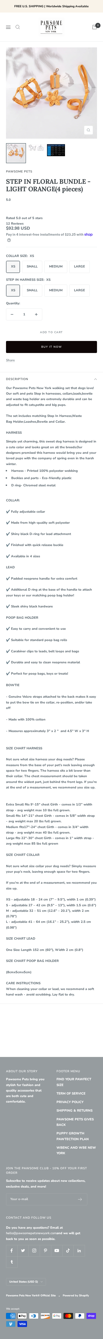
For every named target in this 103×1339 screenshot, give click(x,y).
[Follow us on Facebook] (11, 1250)
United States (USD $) (23, 1282)
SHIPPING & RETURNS (74, 1110)
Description (17, 379)
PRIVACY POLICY (70, 1102)
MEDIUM (55, 266)
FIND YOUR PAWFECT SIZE (73, 1082)
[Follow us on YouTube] (56, 1250)
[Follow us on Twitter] (22, 1250)
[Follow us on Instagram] (34, 1250)
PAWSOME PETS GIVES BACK (75, 1122)
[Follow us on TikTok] (68, 1250)
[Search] (18, 27)
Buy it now (51, 347)
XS (13, 266)
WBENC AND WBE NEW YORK (76, 1150)
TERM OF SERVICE (71, 1093)
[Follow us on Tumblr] (11, 1262)
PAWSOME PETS (19, 171)
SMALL (32, 266)
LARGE (79, 266)
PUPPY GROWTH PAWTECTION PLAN (72, 1136)
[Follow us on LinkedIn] (79, 1250)
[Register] (80, 1199)
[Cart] (94, 27)
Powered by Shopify (76, 1295)
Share (10, 360)
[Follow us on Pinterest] (45, 1250)
